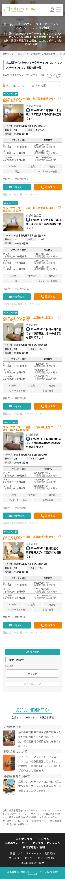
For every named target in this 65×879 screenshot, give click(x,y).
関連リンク (16, 853)
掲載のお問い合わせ (32, 863)
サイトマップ (34, 853)
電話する (50, 187)
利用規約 (50, 853)
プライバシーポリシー (22, 858)
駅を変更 (32, 673)
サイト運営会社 (47, 858)
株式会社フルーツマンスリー (28, 194)
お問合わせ (18, 187)
